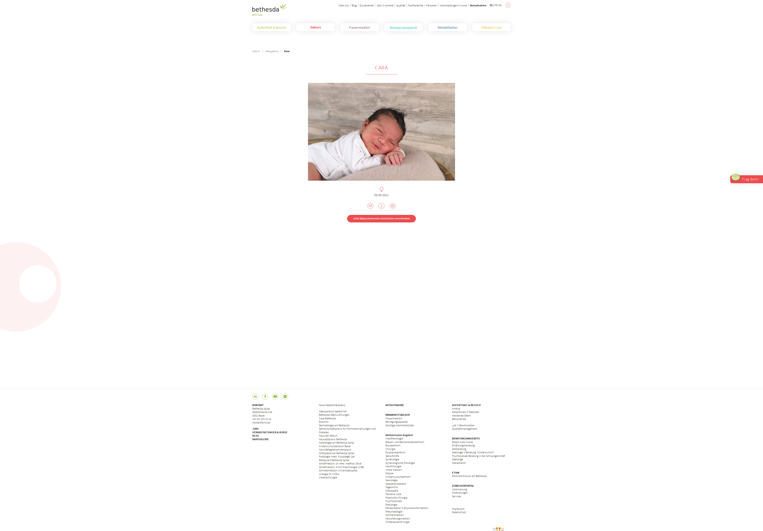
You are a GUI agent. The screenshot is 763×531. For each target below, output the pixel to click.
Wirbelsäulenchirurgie (397, 522)
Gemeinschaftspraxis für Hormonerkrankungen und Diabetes (347, 430)
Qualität (400, 5)
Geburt (256, 51)
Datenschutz (459, 512)
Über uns (344, 5)
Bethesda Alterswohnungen (334, 415)
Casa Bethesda (327, 418)
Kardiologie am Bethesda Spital (336, 442)
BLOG (255, 435)
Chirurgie (390, 449)
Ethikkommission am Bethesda (469, 476)
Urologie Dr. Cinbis (329, 474)
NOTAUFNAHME (394, 405)
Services (456, 496)
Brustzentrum (392, 445)
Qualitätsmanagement (464, 428)
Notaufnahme (478, 5)
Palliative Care (393, 494)
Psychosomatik (393, 501)
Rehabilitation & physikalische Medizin (406, 508)
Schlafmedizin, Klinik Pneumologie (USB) (341, 467)
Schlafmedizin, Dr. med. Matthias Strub (340, 463)
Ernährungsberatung (463, 445)
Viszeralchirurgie (328, 477)
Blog (354, 5)
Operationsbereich (395, 483)
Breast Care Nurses (462, 442)
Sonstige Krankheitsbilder (399, 425)
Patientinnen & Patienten (465, 412)
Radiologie (391, 504)
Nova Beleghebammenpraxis (335, 449)
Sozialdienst (459, 463)
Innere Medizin (393, 470)
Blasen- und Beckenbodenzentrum (404, 442)
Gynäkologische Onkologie (400, 463)
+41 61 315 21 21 (261, 419)
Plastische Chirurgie (396, 497)
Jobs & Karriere (385, 5)
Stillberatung (459, 449)
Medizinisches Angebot (399, 435)
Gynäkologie (392, 459)
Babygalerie (272, 51)
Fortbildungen (460, 492)
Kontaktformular (261, 422)
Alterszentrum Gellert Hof (333, 411)
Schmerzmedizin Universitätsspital (338, 470)
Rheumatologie (393, 511)
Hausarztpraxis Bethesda (333, 439)
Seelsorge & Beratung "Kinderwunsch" (473, 452)
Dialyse (389, 473)
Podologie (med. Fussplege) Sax (337, 456)
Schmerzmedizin (394, 515)
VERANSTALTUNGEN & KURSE (270, 432)
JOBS (255, 428)
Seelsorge (457, 459)
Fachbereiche (415, 5)
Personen (431, 5)
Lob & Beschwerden (463, 425)
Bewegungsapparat (396, 421)
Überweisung (459, 489)
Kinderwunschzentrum (398, 477)
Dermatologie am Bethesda (334, 425)
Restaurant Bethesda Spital (334, 460)
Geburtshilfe (392, 456)
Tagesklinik (391, 487)
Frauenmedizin (393, 418)
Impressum (458, 509)
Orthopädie (391, 490)
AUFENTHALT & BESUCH (466, 405)
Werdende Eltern (461, 415)
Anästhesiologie (394, 438)
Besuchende (459, 419)
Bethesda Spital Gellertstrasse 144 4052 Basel (262, 412)
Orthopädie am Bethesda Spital (336, 453)
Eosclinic (323, 421)
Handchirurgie (393, 466)
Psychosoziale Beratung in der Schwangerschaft (478, 456)
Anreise (456, 408)
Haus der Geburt (328, 435)
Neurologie (391, 480)
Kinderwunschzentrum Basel (335, 446)
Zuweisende (367, 5)
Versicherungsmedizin (397, 518)
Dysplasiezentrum (395, 452)
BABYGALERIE (260, 439)
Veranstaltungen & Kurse (453, 5)
